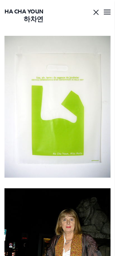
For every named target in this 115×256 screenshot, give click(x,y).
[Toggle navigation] (107, 12)
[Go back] (96, 12)
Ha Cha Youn (24, 15)
